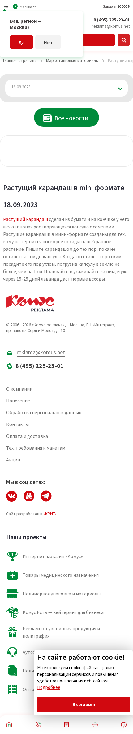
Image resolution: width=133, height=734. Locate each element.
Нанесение (18, 400)
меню (6, 6)
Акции (13, 459)
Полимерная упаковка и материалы (62, 593)
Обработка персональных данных (43, 412)
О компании (19, 389)
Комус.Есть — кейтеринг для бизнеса (63, 612)
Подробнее (48, 687)
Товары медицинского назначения (61, 575)
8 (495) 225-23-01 (111, 19)
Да (21, 42)
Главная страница (20, 60)
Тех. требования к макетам (35, 448)
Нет (48, 42)
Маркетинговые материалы (72, 60)
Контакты (17, 424)
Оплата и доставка (27, 436)
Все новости (71, 118)
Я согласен (83, 704)
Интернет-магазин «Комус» (53, 556)
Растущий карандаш (25, 219)
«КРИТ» (50, 513)
